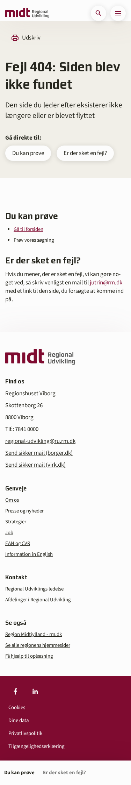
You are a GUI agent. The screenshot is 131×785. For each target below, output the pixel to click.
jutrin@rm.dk (106, 282)
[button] (98, 13)
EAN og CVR (17, 543)
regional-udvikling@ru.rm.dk (40, 441)
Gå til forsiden (28, 229)
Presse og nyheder (24, 511)
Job (9, 532)
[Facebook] (15, 691)
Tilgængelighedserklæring (36, 746)
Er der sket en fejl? (85, 153)
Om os (12, 500)
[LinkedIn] (35, 691)
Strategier (15, 521)
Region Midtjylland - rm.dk (33, 634)
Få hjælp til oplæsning (29, 656)
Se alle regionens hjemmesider (37, 645)
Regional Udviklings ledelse (34, 589)
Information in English (29, 554)
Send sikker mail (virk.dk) (35, 465)
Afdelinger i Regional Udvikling (38, 599)
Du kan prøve (28, 153)
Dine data (18, 720)
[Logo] (27, 13)
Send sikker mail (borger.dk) (39, 453)
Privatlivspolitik (25, 733)
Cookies (16, 707)
